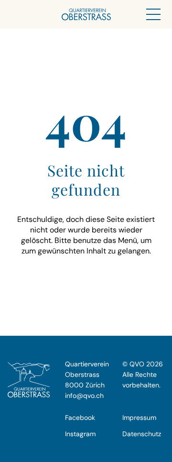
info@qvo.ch (84, 395)
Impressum (139, 417)
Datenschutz (141, 433)
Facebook (80, 417)
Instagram (80, 433)
